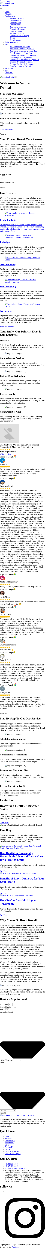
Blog (7, 71)
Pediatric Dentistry (17, 33)
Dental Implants (16, 20)
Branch (3, 1062)
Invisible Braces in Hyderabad (21, 62)
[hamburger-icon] (1, 8)
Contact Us (9, 73)
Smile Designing (8, 286)
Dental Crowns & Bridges (19, 36)
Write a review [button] (5, 454)
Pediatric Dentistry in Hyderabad (22, 64)
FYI (6, 44)
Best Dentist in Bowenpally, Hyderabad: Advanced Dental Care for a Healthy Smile (21, 856)
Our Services (10, 16)
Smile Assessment (11, 42)
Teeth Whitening (16, 31)
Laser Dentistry (15, 23)
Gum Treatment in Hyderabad (21, 53)
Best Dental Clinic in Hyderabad (22, 49)
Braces (12, 38)
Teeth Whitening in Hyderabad (21, 66)
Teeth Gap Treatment (18, 29)
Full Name (4, 1004)
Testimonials (9, 68)
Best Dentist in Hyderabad (20, 47)
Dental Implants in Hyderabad (21, 57)
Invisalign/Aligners (17, 18)
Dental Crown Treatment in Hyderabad (24, 60)
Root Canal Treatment (18, 27)
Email (2, 1009)
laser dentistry (7, 311)
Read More (4, 871)
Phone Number (6, 1007)
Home (7, 12)
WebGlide (15, 1247)
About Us (8, 14)
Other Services (15, 40)
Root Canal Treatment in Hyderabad (23, 51)
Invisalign (5, 242)
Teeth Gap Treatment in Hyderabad (23, 55)
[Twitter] (25, 1241)
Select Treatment (6, 1012)
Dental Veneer (15, 25)
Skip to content (5, 1)
